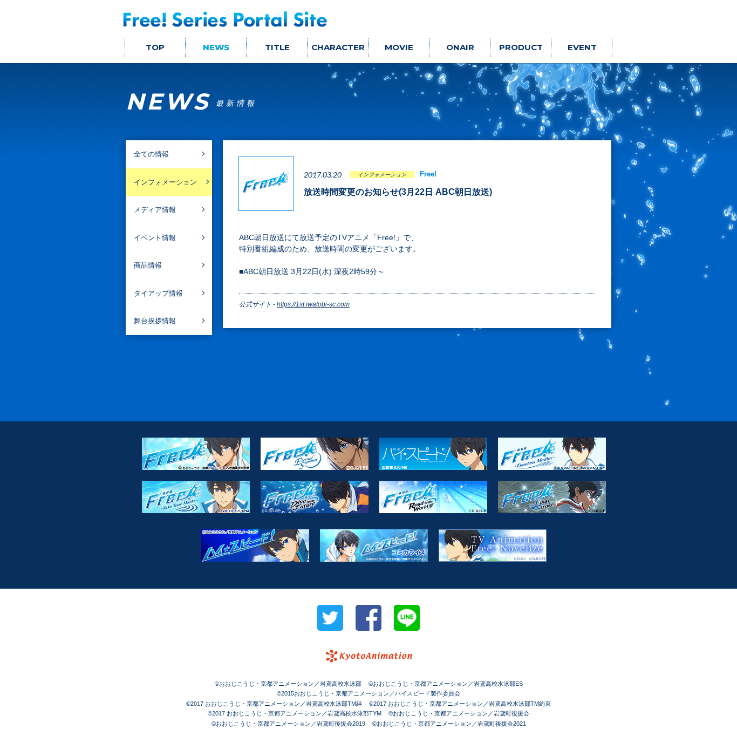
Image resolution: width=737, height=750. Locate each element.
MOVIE (399, 47)
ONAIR (460, 47)
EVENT (582, 47)
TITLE (277, 47)
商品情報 (148, 265)
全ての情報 (151, 154)
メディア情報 (155, 210)
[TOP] (225, 19)
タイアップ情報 (158, 293)
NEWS (216, 47)
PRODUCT (521, 47)
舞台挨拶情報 (155, 321)
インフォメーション (165, 182)
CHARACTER (338, 47)
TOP (155, 47)
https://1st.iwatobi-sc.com (313, 304)
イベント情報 (155, 238)
